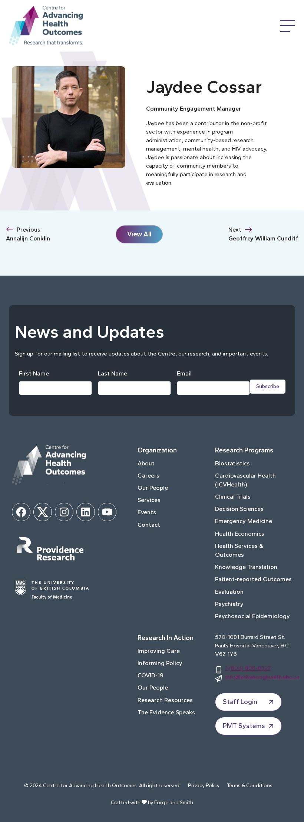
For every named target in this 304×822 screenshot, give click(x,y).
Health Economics (239, 533)
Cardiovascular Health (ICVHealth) (245, 480)
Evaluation (229, 591)
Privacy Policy (203, 785)
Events (147, 512)
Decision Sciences (239, 508)
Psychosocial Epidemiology (252, 616)
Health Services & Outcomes (239, 550)
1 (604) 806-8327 (248, 667)
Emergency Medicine (243, 521)
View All (139, 234)
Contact (149, 524)
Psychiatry (229, 603)
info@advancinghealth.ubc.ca (262, 676)
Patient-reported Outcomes (253, 579)
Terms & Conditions (249, 785)
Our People (153, 487)
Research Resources (165, 700)
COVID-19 (150, 675)
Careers (148, 475)
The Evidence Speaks (166, 712)
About (146, 463)
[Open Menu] (287, 25)
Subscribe (267, 386)
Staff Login (240, 702)
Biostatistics (232, 463)
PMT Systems (244, 726)
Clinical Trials (233, 496)
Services (149, 499)
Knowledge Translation (246, 566)
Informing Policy (160, 663)
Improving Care (159, 650)
